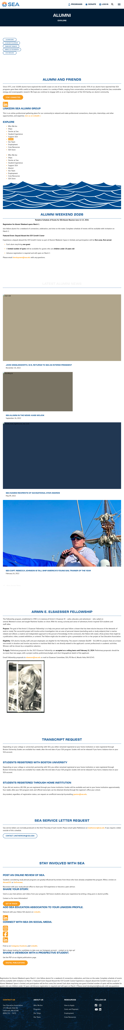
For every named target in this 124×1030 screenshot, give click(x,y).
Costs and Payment (71, 1009)
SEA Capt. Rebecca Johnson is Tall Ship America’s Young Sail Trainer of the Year (48, 571)
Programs (37, 1009)
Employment (69, 1013)
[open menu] (119, 4)
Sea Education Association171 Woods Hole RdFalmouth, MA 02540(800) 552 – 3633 (13, 1009)
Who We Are (38, 1005)
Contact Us (9, 1000)
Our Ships (37, 1013)
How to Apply (69, 1005)
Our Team (37, 1017)
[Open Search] (112, 4)
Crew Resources (70, 1017)
